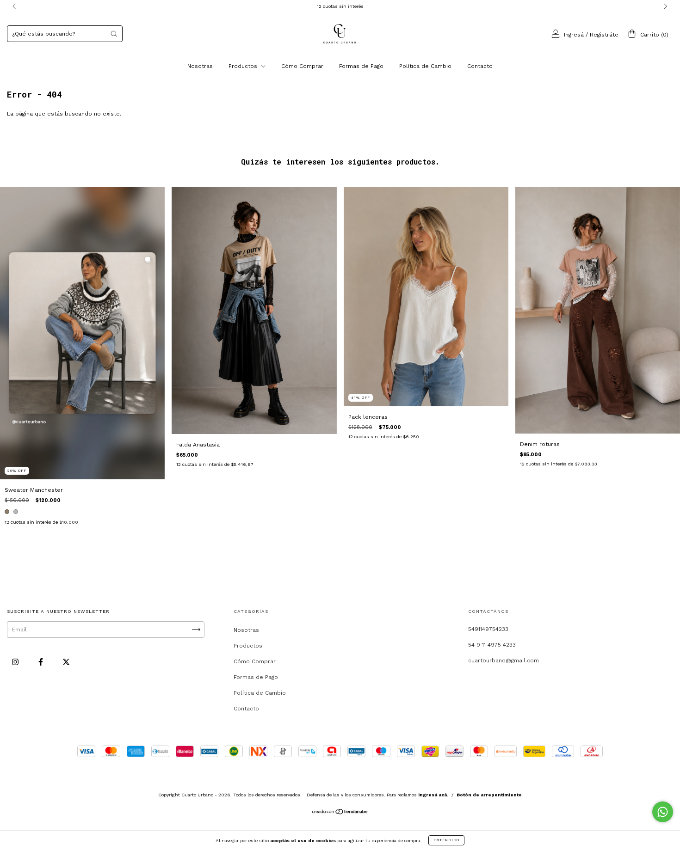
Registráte (604, 34)
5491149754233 (488, 629)
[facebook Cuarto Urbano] (41, 662)
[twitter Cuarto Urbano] (66, 662)
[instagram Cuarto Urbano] (16, 662)
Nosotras (200, 66)
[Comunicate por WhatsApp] (662, 811)
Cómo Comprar (302, 66)
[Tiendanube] (340, 813)
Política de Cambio (425, 66)
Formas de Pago (361, 66)
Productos (244, 66)
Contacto (480, 66)
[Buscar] (114, 34)
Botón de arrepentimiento (489, 794)
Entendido (446, 840)
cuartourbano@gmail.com (503, 660)
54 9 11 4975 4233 (492, 645)
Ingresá (574, 34)
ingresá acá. (433, 794)
